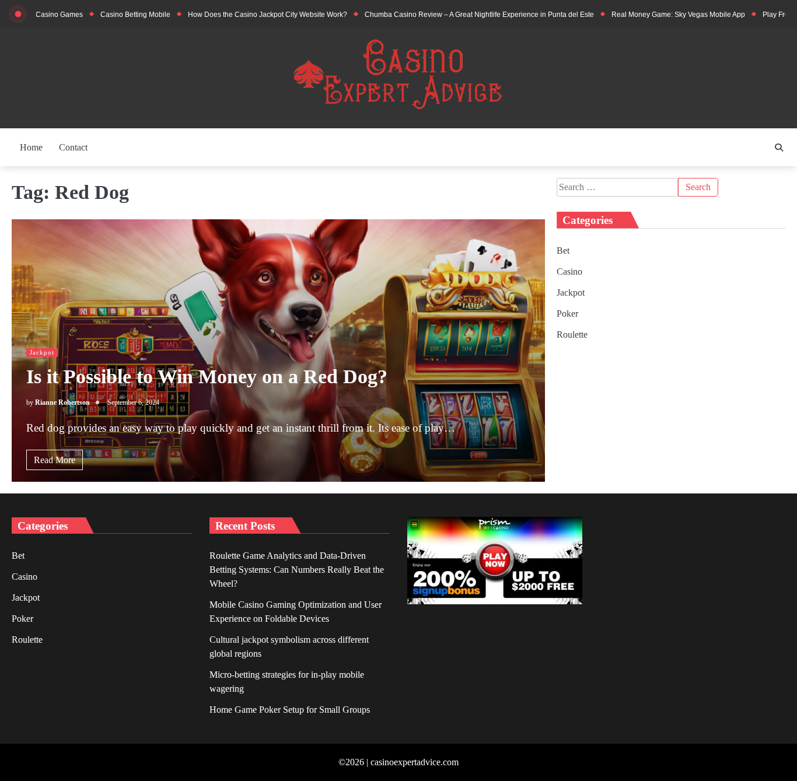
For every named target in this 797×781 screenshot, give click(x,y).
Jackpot (42, 352)
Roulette (572, 334)
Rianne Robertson (62, 403)
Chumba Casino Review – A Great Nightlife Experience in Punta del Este (452, 14)
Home (31, 147)
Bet (563, 250)
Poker (567, 313)
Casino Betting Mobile (109, 14)
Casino (569, 271)
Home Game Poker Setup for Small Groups (289, 710)
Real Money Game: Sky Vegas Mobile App (651, 14)
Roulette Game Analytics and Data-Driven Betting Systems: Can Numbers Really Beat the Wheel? (296, 570)
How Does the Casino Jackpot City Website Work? (240, 14)
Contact (73, 147)
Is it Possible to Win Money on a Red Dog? (206, 376)
